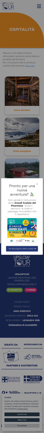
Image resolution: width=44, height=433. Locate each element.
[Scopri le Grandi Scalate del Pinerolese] (22, 230)
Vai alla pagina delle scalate (21, 249)
